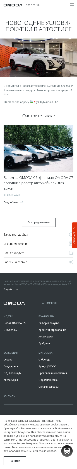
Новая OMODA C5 (15, 323)
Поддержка (11, 366)
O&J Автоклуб (12, 373)
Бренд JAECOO (47, 366)
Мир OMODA (45, 352)
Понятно (14, 461)
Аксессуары (45, 336)
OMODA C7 (10, 330)
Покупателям (46, 316)
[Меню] (72, 5)
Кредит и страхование (52, 330)
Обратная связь (48, 380)
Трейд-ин (44, 343)
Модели (8, 316)
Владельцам (11, 352)
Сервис (8, 359)
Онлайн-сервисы (48, 386)
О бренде (44, 359)
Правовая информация (52, 373)
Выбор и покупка (48, 323)
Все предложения (39, 222)
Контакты (9, 396)
